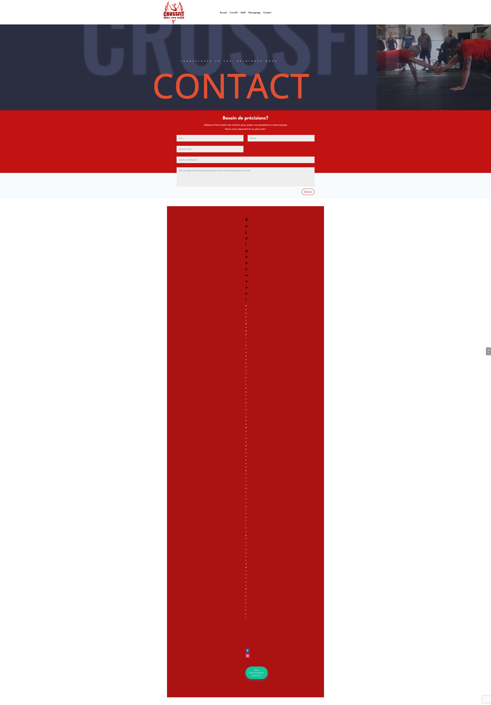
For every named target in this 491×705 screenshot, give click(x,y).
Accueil (223, 13)
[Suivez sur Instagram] (248, 656)
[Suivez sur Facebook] (248, 651)
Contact (267, 13)
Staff (243, 13)
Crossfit (234, 13)
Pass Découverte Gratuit (256, 673)
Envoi (308, 191)
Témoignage (254, 13)
